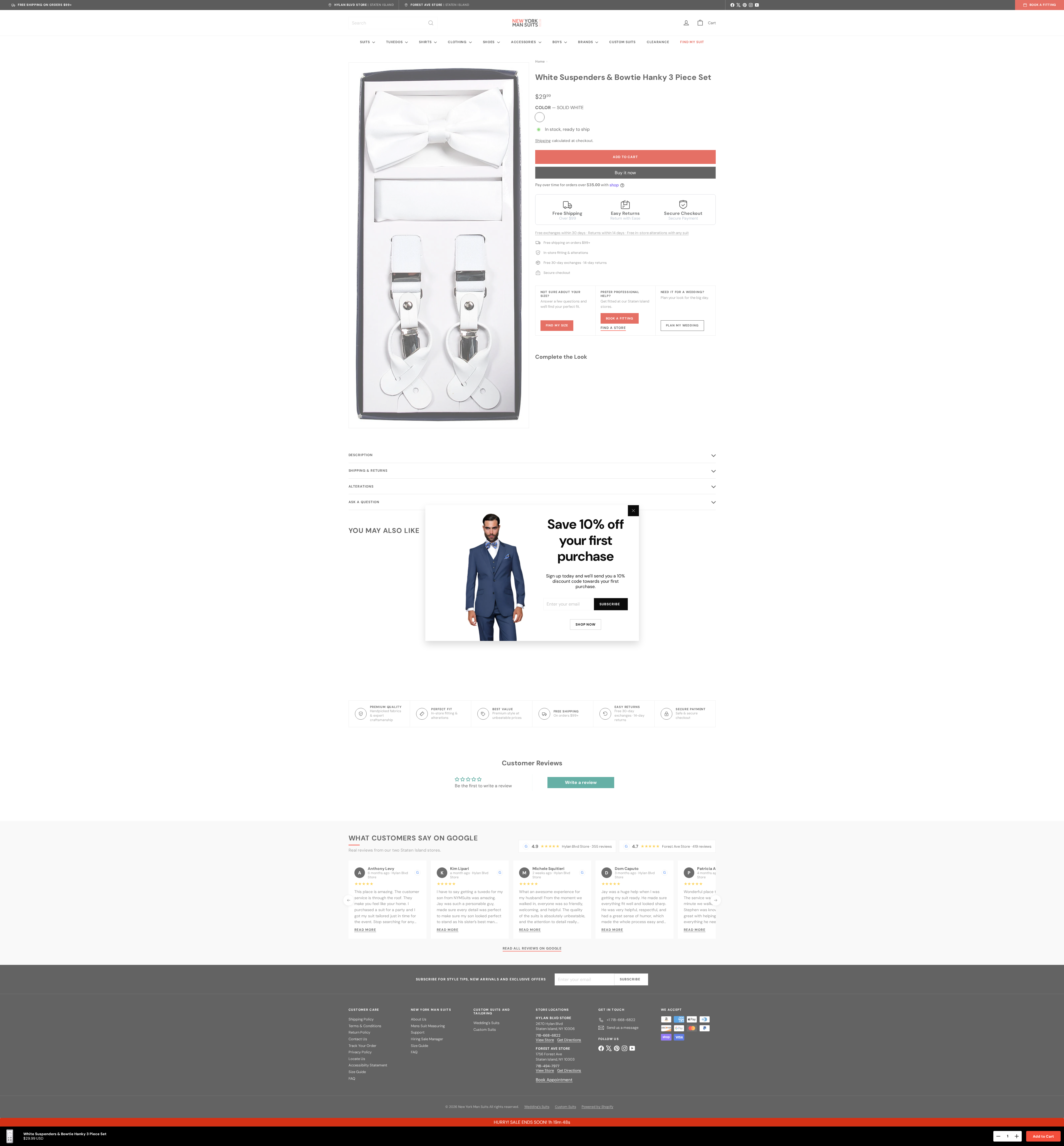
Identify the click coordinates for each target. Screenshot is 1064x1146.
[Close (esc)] (633, 510)
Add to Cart (1043, 1136)
